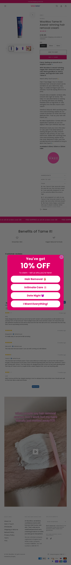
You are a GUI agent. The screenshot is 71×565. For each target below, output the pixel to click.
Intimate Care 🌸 (35, 287)
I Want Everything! (35, 304)
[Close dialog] (61, 257)
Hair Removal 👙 (35, 279)
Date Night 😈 (35, 295)
